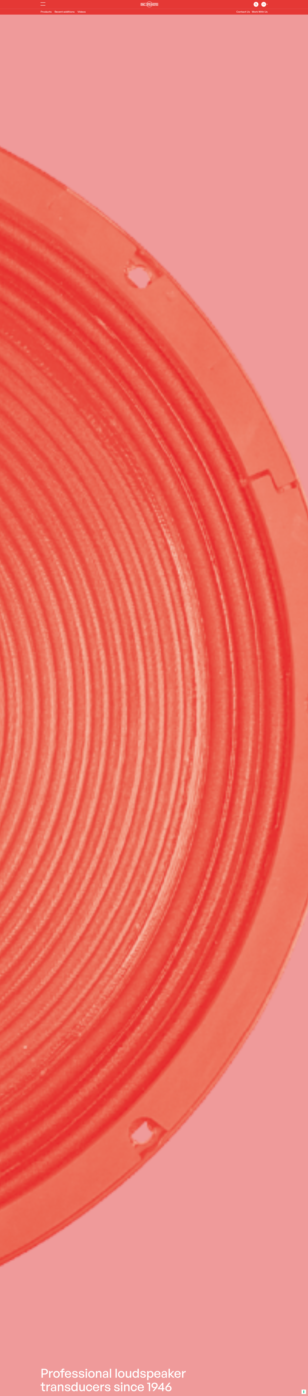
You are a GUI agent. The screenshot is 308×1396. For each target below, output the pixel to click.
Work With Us (260, 11)
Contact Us (243, 11)
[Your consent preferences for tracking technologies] (304, 1391)
